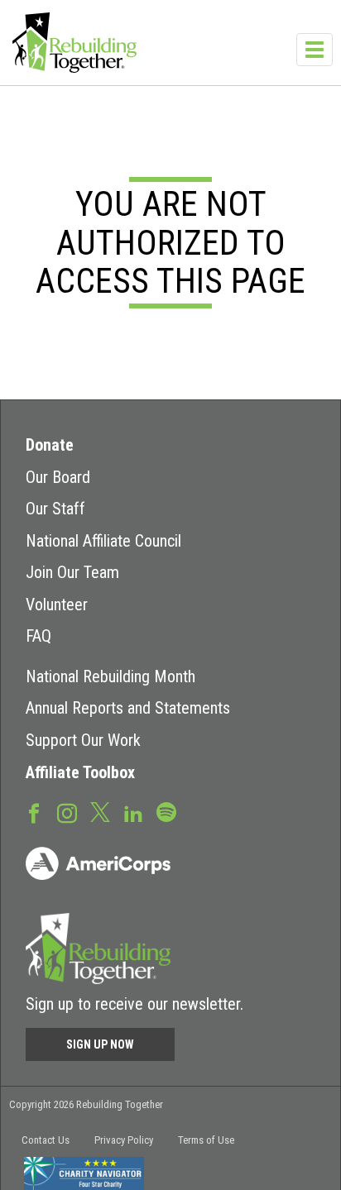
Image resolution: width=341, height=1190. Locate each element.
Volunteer (57, 604)
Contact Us (46, 1140)
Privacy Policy (123, 1140)
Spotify (166, 811)
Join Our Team (72, 572)
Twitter (100, 811)
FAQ (38, 636)
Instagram (67, 812)
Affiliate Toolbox (80, 772)
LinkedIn (133, 812)
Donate (50, 445)
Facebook (33, 812)
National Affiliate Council (103, 541)
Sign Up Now (100, 1044)
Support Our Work (83, 740)
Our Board (58, 477)
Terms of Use (206, 1140)
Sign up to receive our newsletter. (134, 1004)
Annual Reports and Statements (128, 708)
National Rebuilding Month (110, 676)
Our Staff (55, 509)
